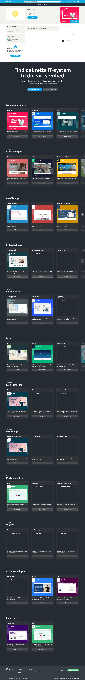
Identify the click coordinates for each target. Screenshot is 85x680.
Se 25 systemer (17, 649)
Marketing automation (64, 483)
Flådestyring (61, 250)
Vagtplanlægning (37, 250)
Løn (58, 110)
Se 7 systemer (42, 276)
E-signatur (35, 390)
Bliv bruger (69, 1)
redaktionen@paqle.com (35, 671)
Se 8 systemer (67, 416)
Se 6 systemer (42, 323)
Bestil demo (15, 55)
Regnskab (35, 110)
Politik (19, 673)
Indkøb (34, 576)
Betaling (10, 110)
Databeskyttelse (62, 390)
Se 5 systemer (42, 416)
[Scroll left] (2, 123)
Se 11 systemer (17, 509)
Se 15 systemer (42, 183)
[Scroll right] (82, 123)
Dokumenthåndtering (64, 157)
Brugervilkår (68, 678)
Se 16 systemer (67, 183)
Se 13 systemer (67, 136)
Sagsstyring (60, 297)
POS (33, 157)
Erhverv (20, 671)
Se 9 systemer (67, 509)
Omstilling (10, 623)
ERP (58, 576)
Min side (39, 4)
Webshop (35, 343)
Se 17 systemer (17, 230)
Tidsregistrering (12, 203)
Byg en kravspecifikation (50, 90)
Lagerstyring (61, 343)
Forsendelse (60, 530)
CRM (8, 483)
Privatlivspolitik (62, 678)
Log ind (74, 1)
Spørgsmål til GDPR (75, 678)
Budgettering (36, 297)
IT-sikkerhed (36, 436)
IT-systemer (45, 4)
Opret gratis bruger (73, 670)
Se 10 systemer (42, 463)
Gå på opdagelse (35, 89)
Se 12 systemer (17, 136)
